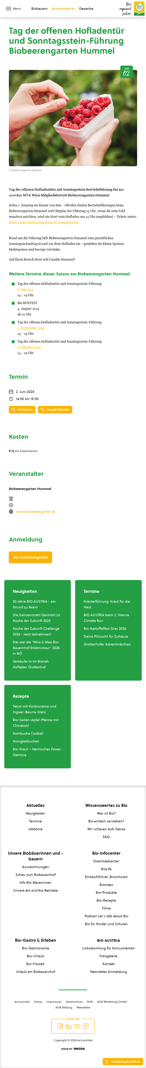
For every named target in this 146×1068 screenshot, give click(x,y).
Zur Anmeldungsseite (30, 557)
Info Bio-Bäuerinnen (35, 882)
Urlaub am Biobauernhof (35, 971)
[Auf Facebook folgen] (60, 1026)
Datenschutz (74, 1002)
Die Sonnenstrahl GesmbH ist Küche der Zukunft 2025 (36, 618)
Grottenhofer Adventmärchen (107, 644)
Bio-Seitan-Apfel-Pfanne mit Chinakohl (35, 723)
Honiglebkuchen (26, 741)
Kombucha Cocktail (28, 733)
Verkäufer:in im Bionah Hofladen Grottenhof (31, 664)
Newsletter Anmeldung (108, 971)
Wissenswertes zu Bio (106, 805)
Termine (35, 821)
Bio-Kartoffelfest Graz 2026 (105, 628)
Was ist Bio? (106, 813)
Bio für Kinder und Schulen (106, 924)
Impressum (54, 1002)
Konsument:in (63, 8)
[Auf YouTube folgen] (77, 1026)
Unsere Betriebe (35, 890)
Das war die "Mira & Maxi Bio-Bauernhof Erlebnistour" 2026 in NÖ (36, 648)
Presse (38, 1002)
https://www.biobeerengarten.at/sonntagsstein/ (44, 222)
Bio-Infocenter (106, 853)
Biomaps (106, 884)
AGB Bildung (63, 1007)
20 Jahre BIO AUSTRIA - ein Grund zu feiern (34, 604)
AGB (90, 1002)
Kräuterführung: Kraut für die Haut (107, 604)
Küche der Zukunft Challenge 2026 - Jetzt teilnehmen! (36, 631)
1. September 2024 (30, 328)
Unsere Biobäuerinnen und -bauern (35, 856)
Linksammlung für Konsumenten (108, 948)
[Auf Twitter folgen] (68, 1026)
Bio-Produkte (106, 892)
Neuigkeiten (35, 813)
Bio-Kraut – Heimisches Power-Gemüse (37, 752)
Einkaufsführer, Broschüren (106, 876)
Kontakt (108, 964)
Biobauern (39, 8)
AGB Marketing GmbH (112, 1002)
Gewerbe (86, 8)
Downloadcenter (106, 861)
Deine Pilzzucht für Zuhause (106, 636)
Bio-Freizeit (35, 964)
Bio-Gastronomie (35, 948)
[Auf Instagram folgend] (86, 1026)
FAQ (106, 837)
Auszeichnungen (35, 866)
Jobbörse (35, 829)
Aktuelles (35, 805)
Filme (106, 908)
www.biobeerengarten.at (35, 511)
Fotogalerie (108, 956)
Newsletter (84, 1007)
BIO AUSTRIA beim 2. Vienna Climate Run (106, 618)
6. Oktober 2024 (29, 347)
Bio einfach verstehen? (106, 821)
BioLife (106, 869)
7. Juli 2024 (25, 289)
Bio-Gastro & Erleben (35, 940)
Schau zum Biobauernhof (35, 874)
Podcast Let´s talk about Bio (106, 916)
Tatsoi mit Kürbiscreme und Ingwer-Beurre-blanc (34, 709)
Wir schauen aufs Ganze (106, 829)
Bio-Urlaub (35, 956)
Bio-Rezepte (106, 900)
